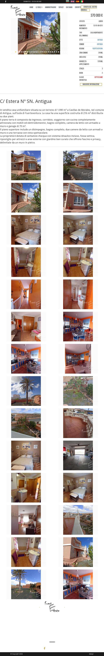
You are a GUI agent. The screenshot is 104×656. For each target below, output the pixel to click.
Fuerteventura (98, 49)
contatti (78, 7)
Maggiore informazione (91, 84)
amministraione (50, 7)
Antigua (100, 40)
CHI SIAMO (69, 7)
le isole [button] (38, 7)
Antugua (100, 44)
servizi (61, 7)
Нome (31, 7)
